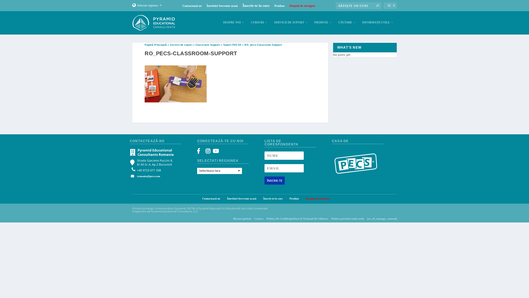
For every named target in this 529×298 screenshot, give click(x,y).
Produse (279, 5)
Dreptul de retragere (302, 5)
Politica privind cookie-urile (347, 218)
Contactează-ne (192, 5)
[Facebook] (200, 152)
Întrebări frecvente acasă (222, 5)
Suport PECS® (232, 44)
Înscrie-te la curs (256, 6)
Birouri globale (242, 218)
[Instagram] (208, 152)
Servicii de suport (289, 22)
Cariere (258, 218)
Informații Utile (376, 22)
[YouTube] (215, 152)
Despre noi (232, 22)
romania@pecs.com (148, 176)
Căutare (345, 22)
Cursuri (257, 22)
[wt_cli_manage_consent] (382, 218)
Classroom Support (207, 44)
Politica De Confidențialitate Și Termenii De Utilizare (297, 218)
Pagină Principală (156, 44)
